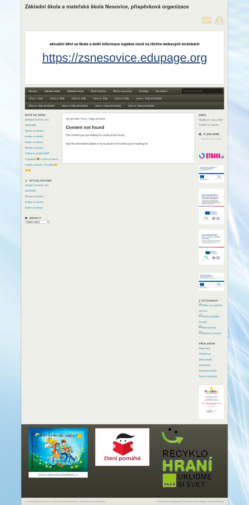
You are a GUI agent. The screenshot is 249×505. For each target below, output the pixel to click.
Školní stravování (122, 91)
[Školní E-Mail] (206, 24)
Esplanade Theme (179, 501)
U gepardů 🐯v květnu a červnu (41, 159)
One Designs (200, 501)
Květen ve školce (34, 136)
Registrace (204, 348)
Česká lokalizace (208, 376)
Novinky (33, 91)
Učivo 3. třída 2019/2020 (75, 105)
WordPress (218, 501)
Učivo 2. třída (57, 98)
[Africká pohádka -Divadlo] (211, 322)
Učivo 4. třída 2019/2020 (108, 105)
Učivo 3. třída (79, 98)
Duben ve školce (34, 142)
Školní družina (98, 91)
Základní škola (52, 91)
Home (84, 118)
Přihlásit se (205, 353)
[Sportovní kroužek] (210, 333)
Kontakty (144, 91)
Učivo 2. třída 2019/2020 (42, 105)
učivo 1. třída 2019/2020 (149, 98)
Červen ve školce (34, 130)
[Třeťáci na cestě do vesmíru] (211, 310)
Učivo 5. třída (122, 98)
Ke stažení (161, 91)
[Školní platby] (219, 24)
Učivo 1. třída (36, 98)
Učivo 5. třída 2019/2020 (141, 105)
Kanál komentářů (208, 370)
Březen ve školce (34, 147)
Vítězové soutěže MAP (37, 153)
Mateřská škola (75, 91)
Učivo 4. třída (100, 98)
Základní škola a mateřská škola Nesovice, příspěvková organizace (107, 6)
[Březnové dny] (207, 327)
